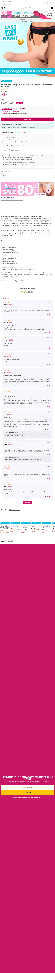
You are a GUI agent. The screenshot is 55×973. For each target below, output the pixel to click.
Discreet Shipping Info (49, 3)
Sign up (52, 2)
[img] (7, 302)
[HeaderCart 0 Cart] (52, 8)
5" (2, 94)
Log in (48, 2)
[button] (46, 315)
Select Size (4, 91)
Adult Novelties (14, 510)
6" (6, 94)
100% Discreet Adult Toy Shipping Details (12, 281)
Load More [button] (27, 502)
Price (2, 99)
